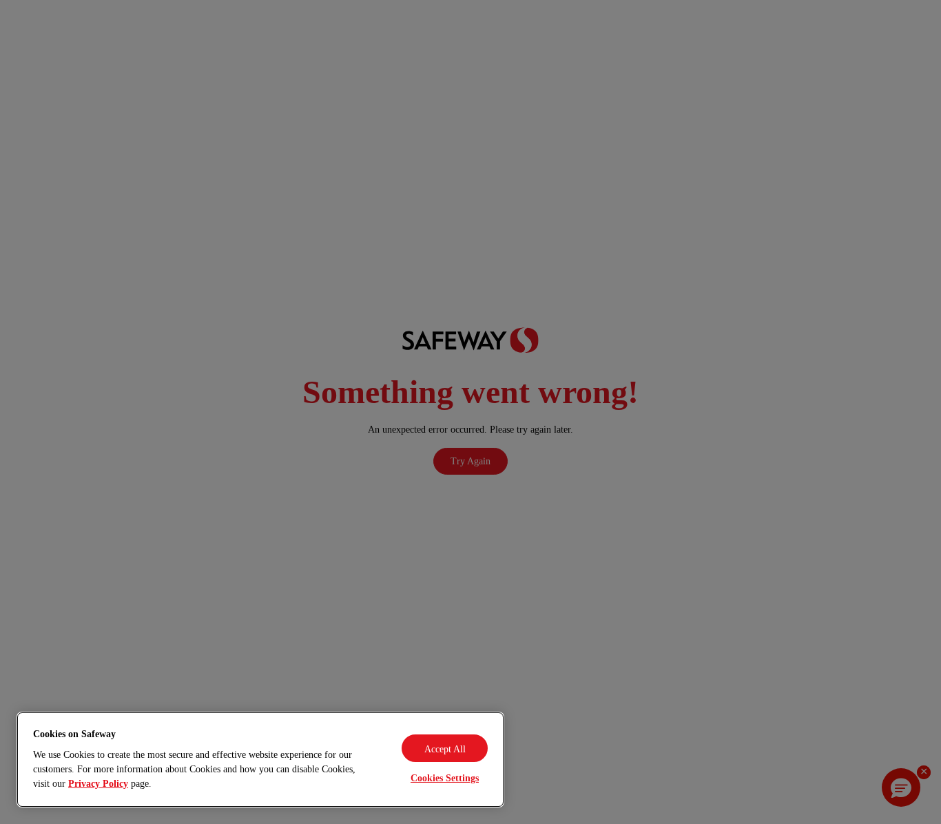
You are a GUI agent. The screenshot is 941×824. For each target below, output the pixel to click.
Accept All (445, 749)
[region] (260, 759)
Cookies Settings (445, 778)
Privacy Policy (98, 784)
